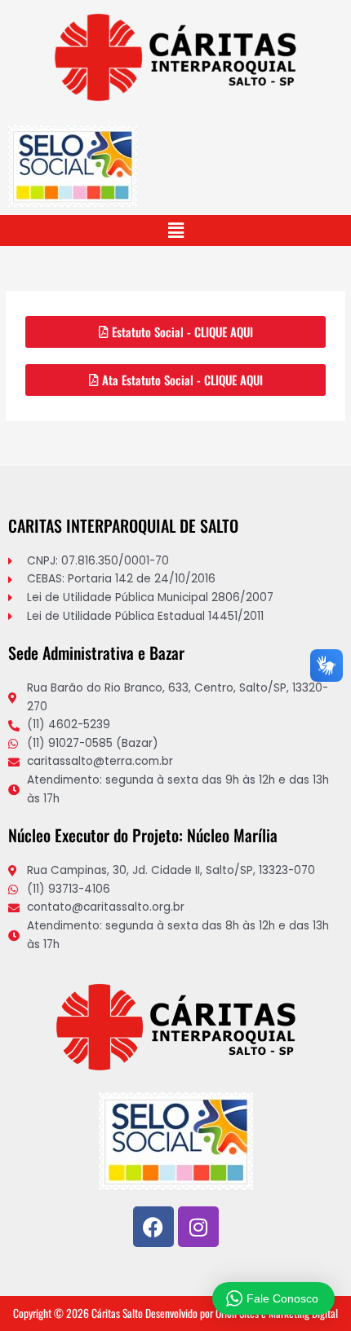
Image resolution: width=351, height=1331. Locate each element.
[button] (175, 230)
